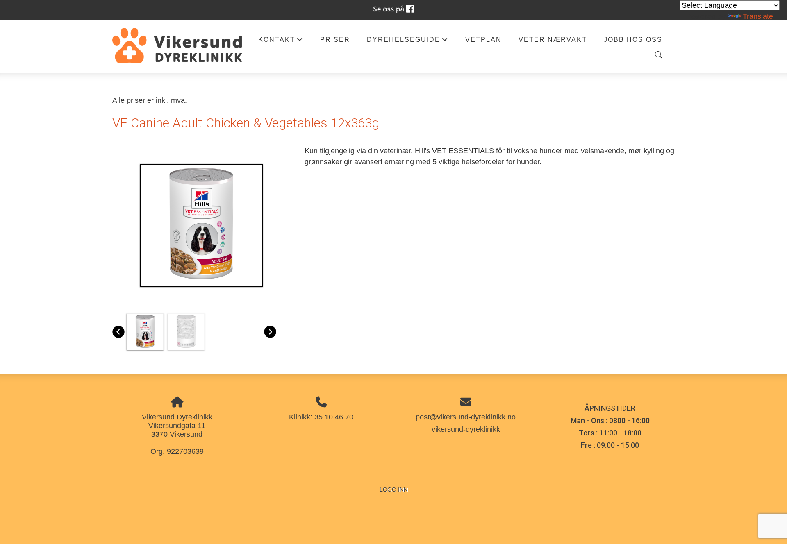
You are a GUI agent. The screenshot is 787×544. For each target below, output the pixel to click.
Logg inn (394, 489)
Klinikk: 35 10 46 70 (321, 417)
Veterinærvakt (553, 39)
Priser (335, 39)
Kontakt (280, 42)
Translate (758, 16)
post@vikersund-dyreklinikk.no (466, 417)
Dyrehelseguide (407, 42)
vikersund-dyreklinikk (466, 429)
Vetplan (483, 39)
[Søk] (659, 55)
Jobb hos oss (633, 39)
